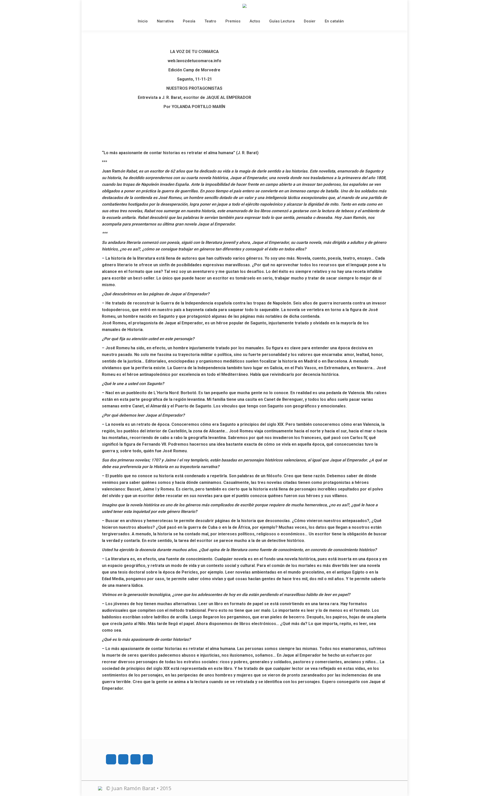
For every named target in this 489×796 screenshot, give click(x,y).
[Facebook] (111, 759)
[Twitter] (135, 759)
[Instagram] (123, 759)
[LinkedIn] (148, 759)
